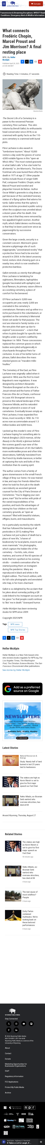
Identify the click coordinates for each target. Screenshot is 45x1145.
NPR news (15, 624)
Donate (37, 4)
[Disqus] (22, 969)
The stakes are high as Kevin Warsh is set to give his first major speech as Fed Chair (31, 847)
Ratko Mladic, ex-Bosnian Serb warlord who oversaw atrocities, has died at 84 (30, 872)
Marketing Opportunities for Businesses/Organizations (16, 1065)
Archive (8, 1093)
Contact (8, 1053)
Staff (7, 1071)
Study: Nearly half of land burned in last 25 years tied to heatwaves (31, 764)
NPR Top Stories (18, 630)
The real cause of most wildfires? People (30, 895)
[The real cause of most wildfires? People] (13, 896)
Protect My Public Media (14, 1087)
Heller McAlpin (8, 58)
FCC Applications (11, 1082)
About (7, 1048)
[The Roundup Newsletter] (22, 721)
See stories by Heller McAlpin (16, 670)
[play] (3, 1142)
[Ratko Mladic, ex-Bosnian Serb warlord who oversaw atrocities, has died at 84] (10, 800)
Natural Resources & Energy (28, 757)
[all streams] (41, 1142)
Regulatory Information (14, 1076)
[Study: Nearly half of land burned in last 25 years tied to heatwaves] (10, 760)
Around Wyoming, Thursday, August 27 (19, 815)
